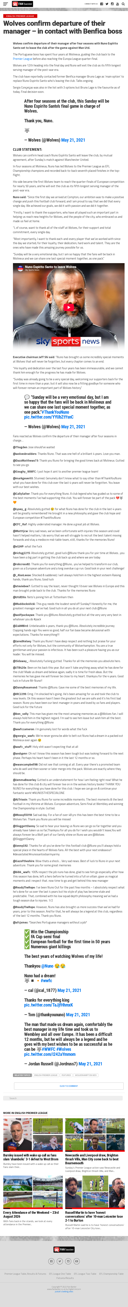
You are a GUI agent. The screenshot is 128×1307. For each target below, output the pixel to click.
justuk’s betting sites (64, 1291)
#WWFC (48, 1049)
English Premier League (45, 1075)
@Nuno (47, 966)
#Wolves (63, 1049)
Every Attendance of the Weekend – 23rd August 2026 (31, 1214)
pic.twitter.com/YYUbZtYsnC (49, 417)
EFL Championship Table (111, 1274)
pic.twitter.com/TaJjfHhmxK (48, 1005)
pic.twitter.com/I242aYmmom (50, 1054)
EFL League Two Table (85, 1274)
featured (66, 1075)
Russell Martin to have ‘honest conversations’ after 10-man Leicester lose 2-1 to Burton (94, 1216)
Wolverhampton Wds (86, 1075)
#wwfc (46, 980)
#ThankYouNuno (55, 412)
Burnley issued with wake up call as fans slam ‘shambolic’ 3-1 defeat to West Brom (30, 1157)
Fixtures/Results (65, 1278)
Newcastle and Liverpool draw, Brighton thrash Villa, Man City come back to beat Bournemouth (91, 1159)
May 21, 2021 (73, 140)
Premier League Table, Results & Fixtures (25, 1274)
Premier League (22, 59)
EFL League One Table (60, 1274)
